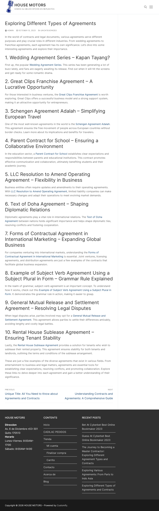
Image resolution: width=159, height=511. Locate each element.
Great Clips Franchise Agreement (78, 94)
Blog (46, 481)
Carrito (51, 460)
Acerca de (49, 474)
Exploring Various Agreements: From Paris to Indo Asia (97, 474)
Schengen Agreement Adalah (93, 124)
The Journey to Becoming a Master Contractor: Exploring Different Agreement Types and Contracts (98, 455)
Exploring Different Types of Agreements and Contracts (98, 487)
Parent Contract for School (51, 153)
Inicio (46, 424)
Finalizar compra (56, 452)
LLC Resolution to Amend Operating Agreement (39, 191)
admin (10, 30)
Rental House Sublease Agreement (38, 345)
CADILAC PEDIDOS (54, 431)
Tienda (47, 439)
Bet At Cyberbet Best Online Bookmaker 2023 (98, 426)
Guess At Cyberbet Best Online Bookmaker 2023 (96, 438)
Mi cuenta (52, 445)
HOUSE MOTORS (30, 5)
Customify (62, 505)
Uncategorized (48, 30)
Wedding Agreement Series (45, 64)
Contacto (49, 467)
